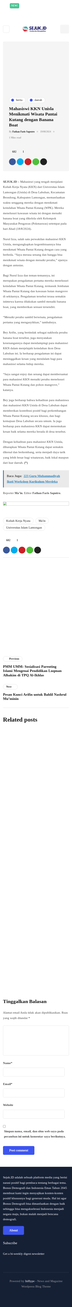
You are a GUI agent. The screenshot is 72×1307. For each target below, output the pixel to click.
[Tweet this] (20, 161)
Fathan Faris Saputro (23, 131)
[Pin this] (28, 161)
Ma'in (42, 520)
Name (7, 1063)
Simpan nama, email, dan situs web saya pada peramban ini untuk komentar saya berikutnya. (35, 1134)
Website (8, 1105)
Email (7, 1084)
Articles (10, 653)
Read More (45, 11)
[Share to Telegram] (43, 161)
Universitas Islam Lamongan (24, 527)
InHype (30, 1281)
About (13, 1230)
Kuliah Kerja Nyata (18, 520)
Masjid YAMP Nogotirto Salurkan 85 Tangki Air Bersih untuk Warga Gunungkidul (36, 766)
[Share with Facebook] (12, 161)
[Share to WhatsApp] (35, 161)
